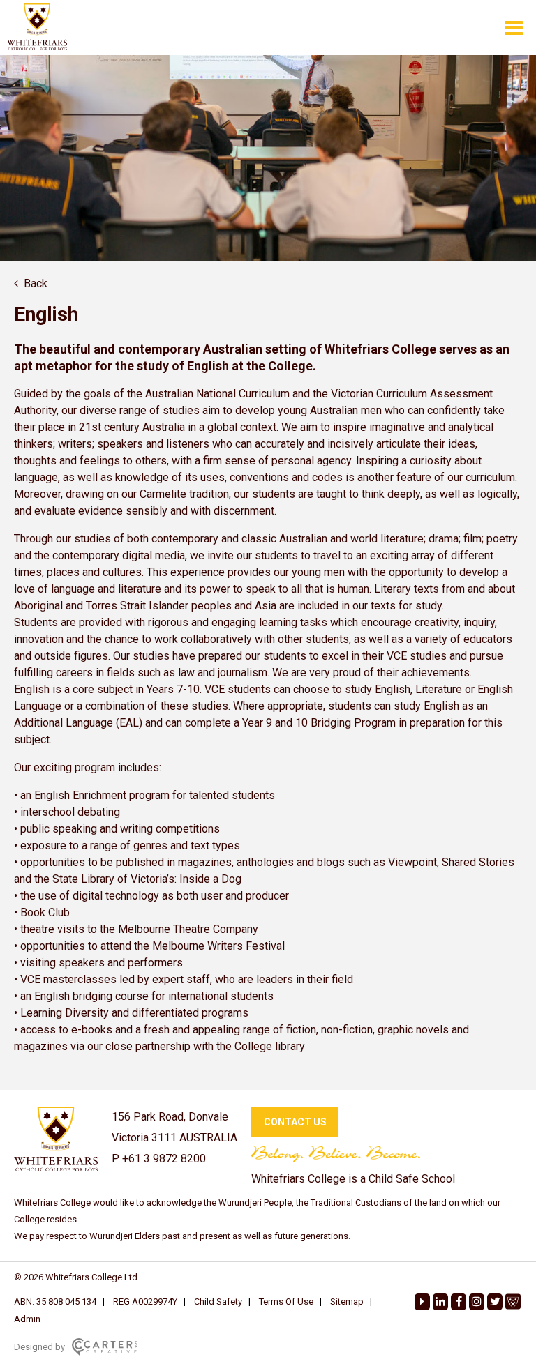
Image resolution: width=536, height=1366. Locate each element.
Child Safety (218, 1301)
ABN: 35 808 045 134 (55, 1301)
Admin (27, 1319)
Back (35, 283)
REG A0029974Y (145, 1301)
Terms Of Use (286, 1301)
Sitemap (347, 1301)
